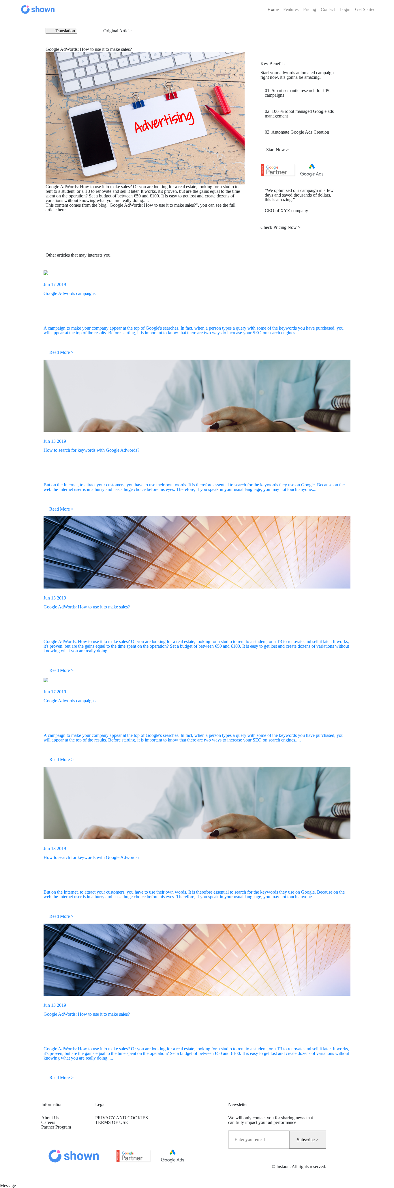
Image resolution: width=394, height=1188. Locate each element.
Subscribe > (307, 1139)
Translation (65, 30)
